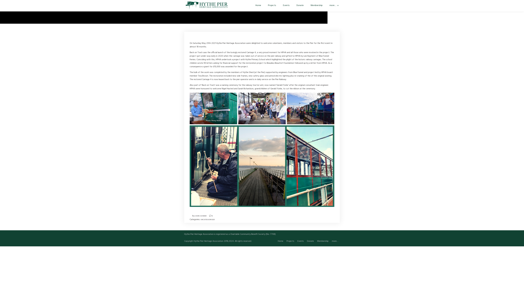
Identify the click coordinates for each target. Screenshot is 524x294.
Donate (300, 5)
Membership (317, 5)
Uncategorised (208, 219)
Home (258, 5)
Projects (272, 5)
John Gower (201, 216)
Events (286, 5)
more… (333, 5)
